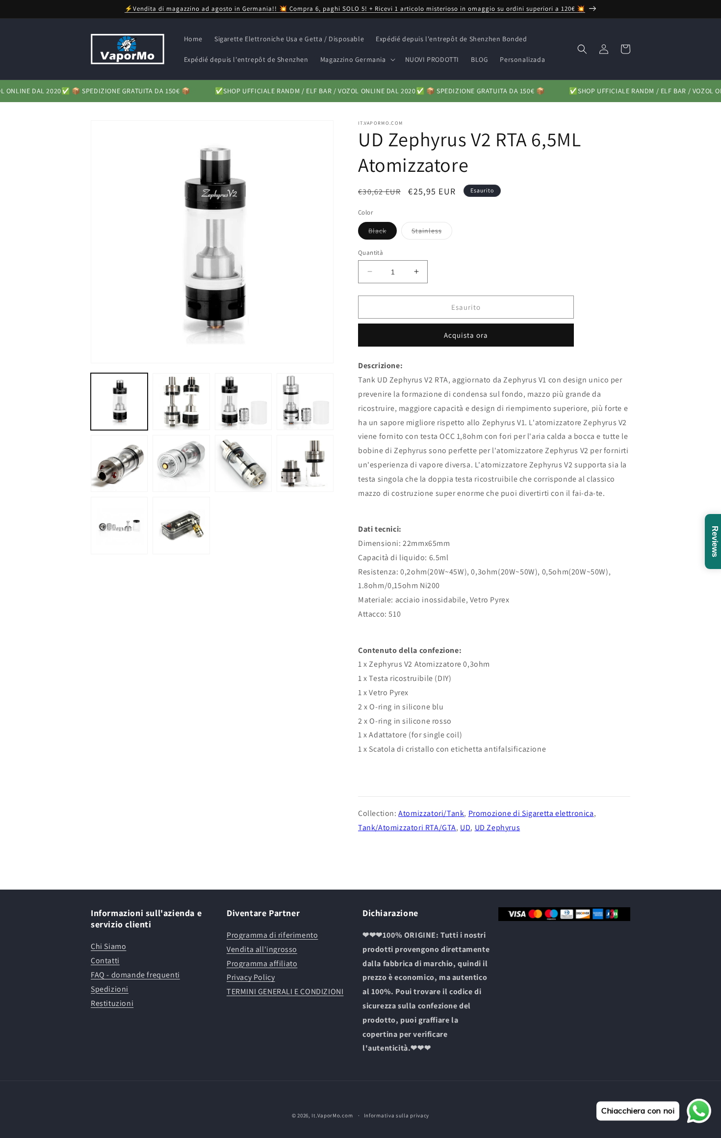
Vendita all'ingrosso (262, 949)
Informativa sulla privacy (397, 1114)
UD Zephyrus (497, 827)
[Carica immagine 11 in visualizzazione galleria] (181, 525)
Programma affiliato (262, 963)
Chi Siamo (108, 947)
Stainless (432, 232)
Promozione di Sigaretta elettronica (531, 813)
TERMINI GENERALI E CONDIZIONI (285, 992)
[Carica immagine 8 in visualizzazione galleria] (243, 463)
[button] (356, 59)
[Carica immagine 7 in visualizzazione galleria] (181, 463)
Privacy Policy (251, 978)
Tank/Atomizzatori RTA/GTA (407, 827)
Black (382, 232)
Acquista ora (466, 335)
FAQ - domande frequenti (135, 975)
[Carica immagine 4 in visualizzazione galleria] (243, 401)
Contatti (105, 961)
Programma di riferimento (272, 935)
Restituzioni (112, 1003)
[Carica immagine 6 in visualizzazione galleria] (119, 463)
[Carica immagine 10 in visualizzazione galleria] (119, 525)
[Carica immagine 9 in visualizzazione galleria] (305, 463)
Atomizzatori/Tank (431, 813)
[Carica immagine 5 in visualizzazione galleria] (305, 401)
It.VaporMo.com (332, 1115)
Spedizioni (110, 989)
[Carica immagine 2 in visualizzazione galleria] (181, 401)
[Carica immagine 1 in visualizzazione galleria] (119, 401)
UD (465, 827)
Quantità (370, 252)
